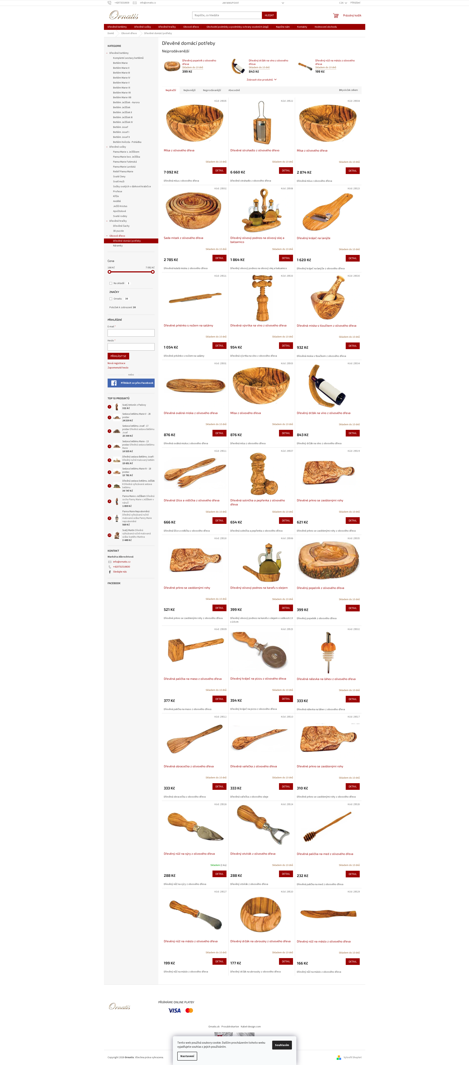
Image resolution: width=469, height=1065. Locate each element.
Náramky (118, 246)
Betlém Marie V (121, 83)
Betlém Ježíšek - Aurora (126, 102)
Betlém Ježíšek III (122, 117)
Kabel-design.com (251, 1027)
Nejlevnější (190, 90)
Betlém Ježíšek (121, 107)
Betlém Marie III (121, 73)
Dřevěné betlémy (119, 53)
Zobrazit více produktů (260, 79)
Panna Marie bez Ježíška (126, 157)
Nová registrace (116, 363)
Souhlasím (282, 1045)
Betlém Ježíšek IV (123, 122)
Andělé (117, 201)
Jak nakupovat (230, 3)
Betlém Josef (120, 127)
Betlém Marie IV (121, 78)
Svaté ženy (119, 176)
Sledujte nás (120, 572)
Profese (117, 191)
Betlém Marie (120, 63)
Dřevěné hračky (118, 221)
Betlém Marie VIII (122, 97)
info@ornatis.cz (121, 562)
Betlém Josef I (121, 132)
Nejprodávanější (212, 90)
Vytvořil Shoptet (353, 1057)
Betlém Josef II (121, 137)
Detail (219, 170)
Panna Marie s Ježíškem (126, 152)
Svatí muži (118, 181)
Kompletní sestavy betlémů (128, 58)
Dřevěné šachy (121, 226)
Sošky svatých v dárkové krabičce (132, 186)
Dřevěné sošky (117, 147)
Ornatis (121, 299)
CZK (341, 3)
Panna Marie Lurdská (124, 167)
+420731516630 (121, 567)
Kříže (116, 196)
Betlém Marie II (121, 68)
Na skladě (121, 283)
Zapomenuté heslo (118, 368)
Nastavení (187, 1056)
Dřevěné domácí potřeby (127, 241)
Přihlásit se (118, 356)
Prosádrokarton (230, 1027)
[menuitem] (117, 27)
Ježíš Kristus (120, 206)
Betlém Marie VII (122, 93)
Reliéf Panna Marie (123, 171)
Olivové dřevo (117, 236)
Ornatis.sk (214, 1027)
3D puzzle (118, 231)
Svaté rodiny (120, 216)
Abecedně (234, 90)
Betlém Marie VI (121, 88)
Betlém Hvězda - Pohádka (127, 142)
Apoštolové (119, 211)
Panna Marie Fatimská (125, 162)
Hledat (269, 15)
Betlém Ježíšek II (122, 112)
